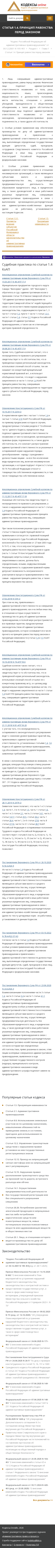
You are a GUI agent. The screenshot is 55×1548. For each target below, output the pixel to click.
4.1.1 (43, 996)
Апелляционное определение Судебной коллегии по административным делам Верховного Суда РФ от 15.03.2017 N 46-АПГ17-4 (27, 278)
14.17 (11, 817)
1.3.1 (47, 313)
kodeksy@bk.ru (34, 1540)
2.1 (29, 317)
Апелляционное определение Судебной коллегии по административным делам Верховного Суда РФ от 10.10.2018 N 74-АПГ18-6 (27, 658)
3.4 (22, 996)
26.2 (36, 817)
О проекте (19, 1544)
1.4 (18, 317)
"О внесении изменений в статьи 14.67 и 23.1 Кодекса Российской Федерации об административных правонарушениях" (27, 1404)
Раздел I (33, 48)
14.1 (41, 813)
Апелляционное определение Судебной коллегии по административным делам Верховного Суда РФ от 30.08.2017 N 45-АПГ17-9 (27, 345)
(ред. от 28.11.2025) (27, 1262)
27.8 (37, 820)
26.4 (11, 820)
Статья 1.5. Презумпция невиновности (42, 221)
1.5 (42, 637)
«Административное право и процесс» (20, 1536)
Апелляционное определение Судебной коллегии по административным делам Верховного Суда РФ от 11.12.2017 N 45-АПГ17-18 (27, 493)
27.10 (11, 824)
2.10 (20, 419)
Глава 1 (46, 48)
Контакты (7, 1544)
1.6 (50, 743)
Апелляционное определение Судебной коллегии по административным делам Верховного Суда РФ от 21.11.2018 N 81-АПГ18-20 (27, 721)
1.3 (18, 313)
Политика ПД (32, 1544)
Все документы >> (43, 1500)
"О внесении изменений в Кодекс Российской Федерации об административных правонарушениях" (28, 1346)
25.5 (24, 817)
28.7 (37, 824)
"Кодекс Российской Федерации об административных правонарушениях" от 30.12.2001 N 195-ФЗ (26, 45)
